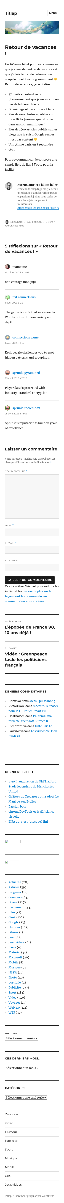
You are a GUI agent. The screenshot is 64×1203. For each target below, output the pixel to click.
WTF (12, 1012)
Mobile (13, 962)
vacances (18, 225)
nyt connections (24, 297)
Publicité (15, 987)
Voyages (14, 1002)
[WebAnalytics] (32, 862)
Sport (12, 992)
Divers (49, 221)
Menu (53, 13)
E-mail (11, 543)
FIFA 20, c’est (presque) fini (28, 821)
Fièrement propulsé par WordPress (34, 1196)
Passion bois (17, 806)
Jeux (12, 937)
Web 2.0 (14, 1007)
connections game (25, 337)
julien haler (16, 221)
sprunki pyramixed (26, 372)
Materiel (14, 952)
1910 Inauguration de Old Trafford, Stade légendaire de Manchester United (33, 786)
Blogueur (15, 892)
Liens (12, 947)
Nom (9, 525)
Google (13, 922)
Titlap (11, 13)
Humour (14, 927)
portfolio (15, 982)
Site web (11, 560)
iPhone (13, 932)
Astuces (14, 887)
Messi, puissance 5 (42, 701)
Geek (12, 917)
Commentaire (16, 471)
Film (12, 912)
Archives (11, 1033)
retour (8, 225)
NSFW (13, 972)
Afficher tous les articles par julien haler (40, 207)
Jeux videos (17, 942)
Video (13, 997)
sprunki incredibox (26, 408)
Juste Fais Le (43, 726)
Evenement (17, 907)
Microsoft (15, 957)
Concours (15, 897)
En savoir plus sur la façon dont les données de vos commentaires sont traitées (28, 596)
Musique (15, 967)
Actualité (15, 882)
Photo (13, 977)
